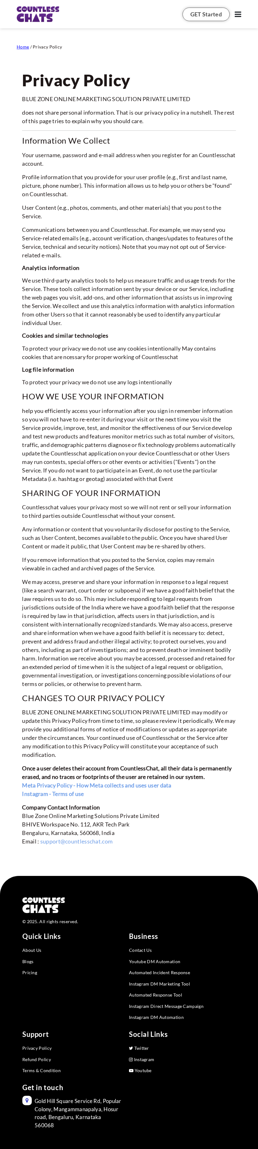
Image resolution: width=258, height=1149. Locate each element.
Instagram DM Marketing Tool (159, 983)
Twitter (141, 1048)
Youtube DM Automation (154, 961)
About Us (31, 950)
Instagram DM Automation (156, 1017)
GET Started (206, 14)
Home (23, 46)
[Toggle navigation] (238, 14)
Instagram (143, 1059)
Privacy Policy (37, 1048)
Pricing (29, 972)
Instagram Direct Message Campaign (166, 1006)
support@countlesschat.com (76, 841)
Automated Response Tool (155, 995)
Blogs (28, 961)
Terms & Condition (41, 1070)
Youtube (142, 1070)
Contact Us (140, 950)
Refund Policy (36, 1059)
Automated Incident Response (159, 972)
